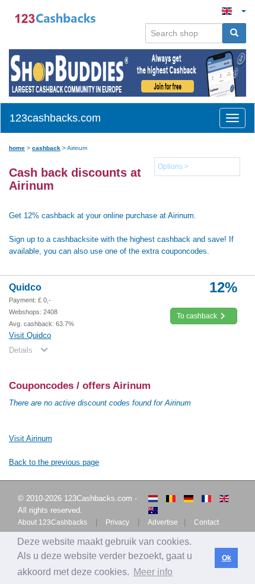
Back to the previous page (54, 462)
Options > (173, 166)
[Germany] (188, 498)
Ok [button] (226, 558)
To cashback (198, 316)
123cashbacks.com (55, 118)
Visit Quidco (30, 335)
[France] (206, 498)
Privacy (117, 522)
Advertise (163, 522)
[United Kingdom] (224, 498)
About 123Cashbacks (52, 522)
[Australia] (153, 510)
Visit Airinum (30, 438)
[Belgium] (171, 498)
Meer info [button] (153, 572)
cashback (46, 148)
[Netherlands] (153, 498)
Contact (206, 522)
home (17, 148)
